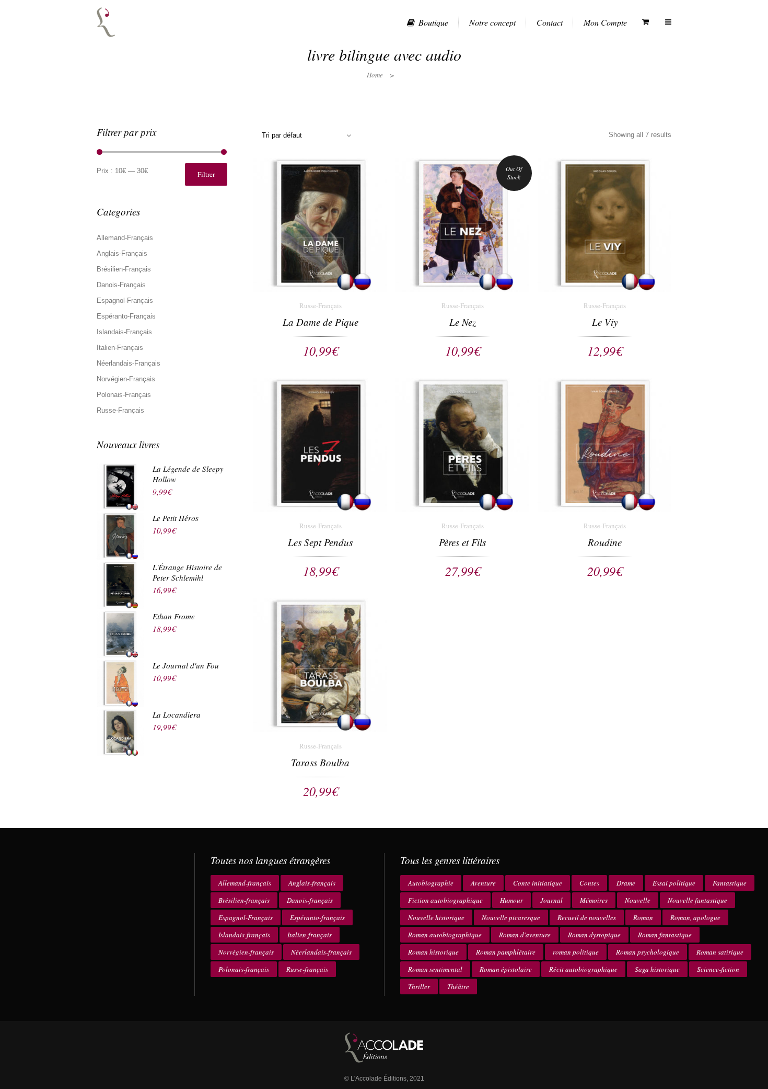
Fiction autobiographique (445, 900)
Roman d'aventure (525, 934)
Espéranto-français (317, 917)
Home (375, 75)
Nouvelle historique (436, 917)
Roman (643, 917)
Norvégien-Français (126, 379)
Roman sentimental (435, 969)
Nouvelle (637, 900)
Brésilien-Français (124, 269)
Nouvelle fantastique (697, 900)
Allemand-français (244, 883)
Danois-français (310, 900)
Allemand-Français (125, 238)
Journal (551, 900)
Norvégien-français (246, 952)
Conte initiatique (537, 883)
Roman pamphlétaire (506, 952)
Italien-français (309, 934)
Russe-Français (120, 410)
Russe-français (307, 969)
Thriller (419, 986)
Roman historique (433, 952)
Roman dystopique (594, 934)
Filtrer (206, 174)
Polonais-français (243, 969)
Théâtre (458, 986)
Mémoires (594, 900)
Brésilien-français (244, 900)
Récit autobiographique (583, 969)
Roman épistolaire (506, 969)
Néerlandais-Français (128, 363)
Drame (625, 883)
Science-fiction (718, 969)
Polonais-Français (124, 395)
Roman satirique (719, 952)
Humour (511, 900)
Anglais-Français (122, 253)
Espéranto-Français (126, 316)
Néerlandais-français (321, 952)
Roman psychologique (647, 952)
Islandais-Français (124, 332)
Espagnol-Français (125, 300)
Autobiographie (430, 883)
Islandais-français (244, 934)
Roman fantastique (665, 934)
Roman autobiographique (445, 934)
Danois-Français (121, 285)
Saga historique (657, 969)
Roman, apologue (695, 917)
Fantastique (730, 883)
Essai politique (674, 883)
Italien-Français (120, 347)
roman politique (576, 952)
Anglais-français (311, 883)
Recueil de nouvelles (586, 917)
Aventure (483, 883)
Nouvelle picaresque (511, 917)
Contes (589, 883)
